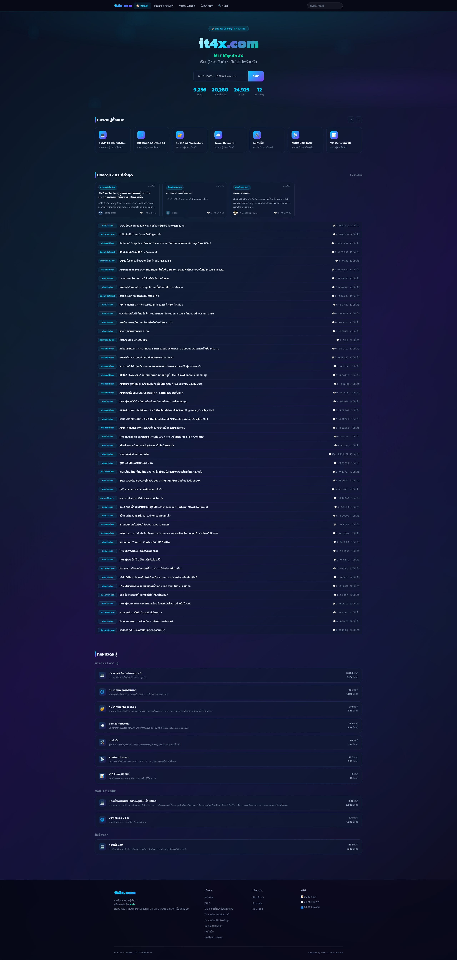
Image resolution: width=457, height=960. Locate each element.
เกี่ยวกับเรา (258, 897)
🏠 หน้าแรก (142, 6)
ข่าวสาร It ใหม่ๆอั (107, 187)
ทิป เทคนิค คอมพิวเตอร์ (216, 914)
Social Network (213, 926)
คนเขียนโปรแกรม (213, 937)
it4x (123, 6)
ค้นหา (256, 76)
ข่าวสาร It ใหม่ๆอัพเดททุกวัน (219, 909)
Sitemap (257, 903)
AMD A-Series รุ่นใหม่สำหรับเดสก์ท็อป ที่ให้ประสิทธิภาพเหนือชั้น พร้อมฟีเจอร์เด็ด (124, 195)
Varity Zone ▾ (187, 6)
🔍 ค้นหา (223, 6)
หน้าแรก (209, 897)
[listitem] (113, 140)
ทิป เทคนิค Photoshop (216, 920)
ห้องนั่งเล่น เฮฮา (175, 187)
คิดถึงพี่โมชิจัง (241, 193)
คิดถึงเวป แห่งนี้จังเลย (179, 193)
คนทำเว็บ (209, 932)
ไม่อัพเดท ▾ (207, 6)
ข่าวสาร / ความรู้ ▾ (163, 6)
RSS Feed (257, 909)
